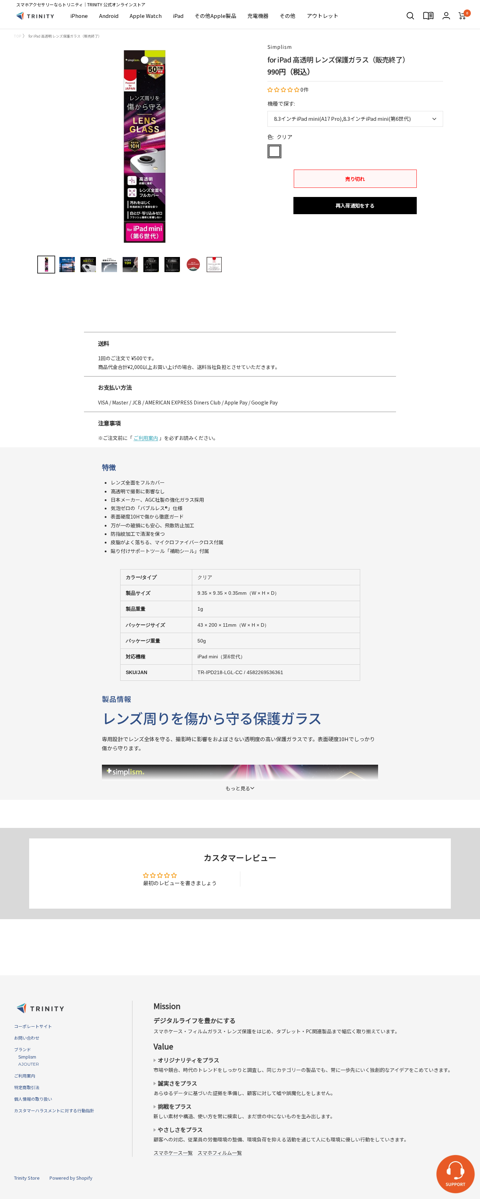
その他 (288, 15)
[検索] (410, 16)
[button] (283, 89)
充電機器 (257, 15)
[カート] (462, 15)
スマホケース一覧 (173, 1152)
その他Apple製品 (215, 15)
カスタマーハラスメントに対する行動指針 (54, 1110)
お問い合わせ (26, 1038)
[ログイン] (446, 15)
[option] (240, 329)
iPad (178, 15)
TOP (17, 36)
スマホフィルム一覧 (219, 1152)
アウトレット (322, 15)
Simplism (279, 46)
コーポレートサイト (33, 1026)
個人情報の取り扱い (33, 1099)
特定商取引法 (26, 1087)
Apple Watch (146, 15)
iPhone (79, 15)
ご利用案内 (146, 437)
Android (108, 15)
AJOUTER (26, 1064)
